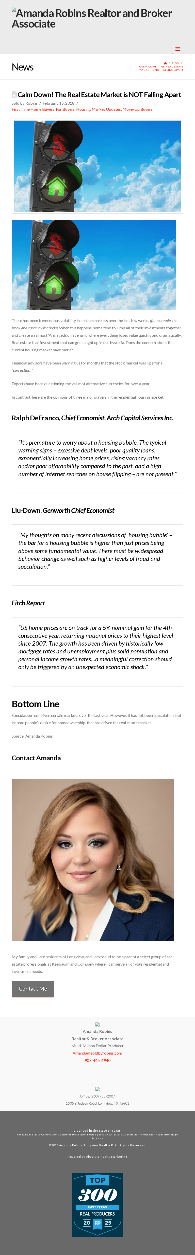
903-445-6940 (97, 1060)
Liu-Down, (63, 510)
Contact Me (33, 988)
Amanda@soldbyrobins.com (97, 1053)
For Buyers (65, 109)
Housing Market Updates (98, 109)
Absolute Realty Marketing (106, 1156)
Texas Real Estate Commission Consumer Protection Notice (56, 1134)
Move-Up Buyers (137, 109)
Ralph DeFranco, (92, 418)
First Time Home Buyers (33, 109)
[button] (177, 49)
